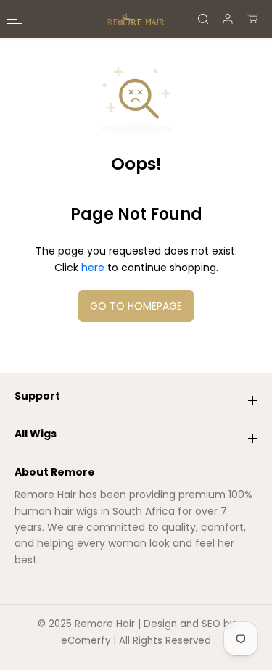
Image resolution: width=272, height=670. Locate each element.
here (92, 267)
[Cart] (252, 19)
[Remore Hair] (136, 19)
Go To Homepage (136, 306)
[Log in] (227, 19)
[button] (12, 19)
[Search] (203, 19)
